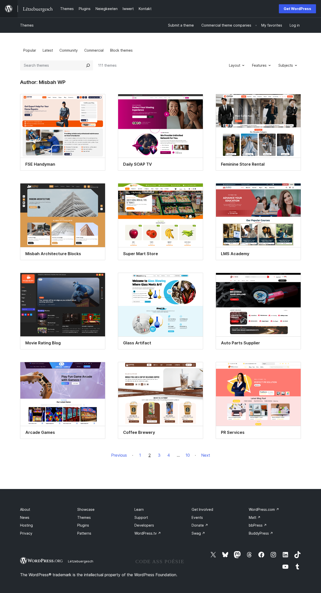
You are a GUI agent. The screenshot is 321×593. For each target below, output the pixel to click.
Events (197, 517)
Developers (144, 525)
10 (188, 455)
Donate (200, 525)
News (24, 517)
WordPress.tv (147, 533)
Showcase (86, 509)
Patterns (84, 533)
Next (205, 455)
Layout (234, 65)
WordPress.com (264, 509)
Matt (255, 517)
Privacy (26, 533)
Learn (139, 509)
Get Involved (202, 509)
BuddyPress (261, 533)
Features (259, 65)
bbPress (258, 525)
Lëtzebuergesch (80, 561)
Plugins (83, 525)
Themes (27, 25)
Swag (198, 533)
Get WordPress (297, 9)
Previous (119, 455)
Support (141, 517)
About (25, 509)
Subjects (285, 65)
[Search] (88, 65)
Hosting (26, 525)
